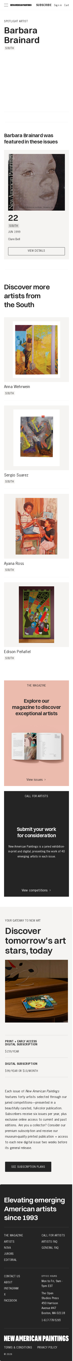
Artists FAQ (49, 1241)
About (8, 1282)
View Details (36, 251)
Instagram (11, 1288)
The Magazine (13, 1235)
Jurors (9, 1254)
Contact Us (12, 1276)
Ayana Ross (14, 564)
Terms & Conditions (18, 1347)
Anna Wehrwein (17, 387)
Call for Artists (53, 1235)
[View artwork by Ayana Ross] (36, 526)
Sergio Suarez (16, 475)
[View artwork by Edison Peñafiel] (36, 614)
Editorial (10, 1260)
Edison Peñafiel (17, 652)
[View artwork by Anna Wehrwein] (36, 349)
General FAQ (50, 1248)
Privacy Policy (47, 1347)
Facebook (10, 1300)
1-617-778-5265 (51, 1320)
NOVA (7, 1248)
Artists (9, 1241)
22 (13, 217)
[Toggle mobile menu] (6, 5)
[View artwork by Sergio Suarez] (36, 437)
